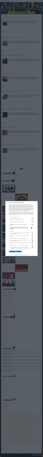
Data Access (21, 254)
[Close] (36, 202)
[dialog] (21, 228)
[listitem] (21, 217)
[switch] (32, 219)
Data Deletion (17, 254)
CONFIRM (15, 251)
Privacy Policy (26, 254)
